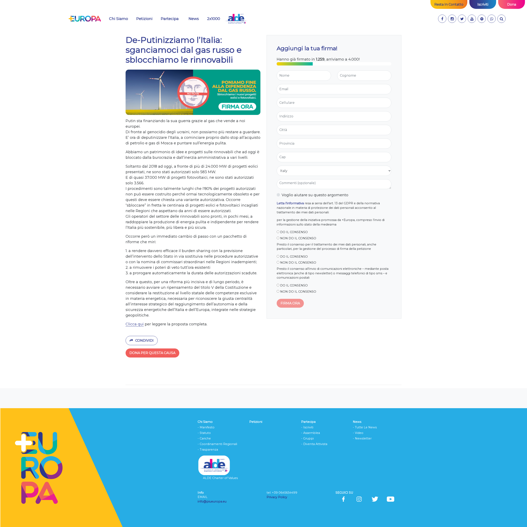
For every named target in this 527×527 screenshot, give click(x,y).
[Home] (85, 19)
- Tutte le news (365, 427)
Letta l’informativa (290, 203)
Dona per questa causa (152, 353)
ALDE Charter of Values (220, 478)
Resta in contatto (448, 4)
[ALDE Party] (235, 18)
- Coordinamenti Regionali (217, 444)
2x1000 (213, 18)
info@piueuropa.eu (212, 501)
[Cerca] (501, 19)
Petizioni (144, 18)
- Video (358, 433)
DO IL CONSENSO (293, 232)
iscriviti (482, 4)
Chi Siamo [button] (118, 18)
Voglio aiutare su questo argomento (315, 195)
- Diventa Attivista (314, 444)
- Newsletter (362, 438)
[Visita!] (442, 19)
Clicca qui (135, 324)
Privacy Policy (277, 497)
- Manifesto (206, 427)
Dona (511, 4)
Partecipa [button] (170, 18)
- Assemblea (310, 433)
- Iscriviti (307, 427)
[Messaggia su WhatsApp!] (491, 19)
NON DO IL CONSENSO (297, 238)
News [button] (194, 18)
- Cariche (204, 438)
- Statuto (204, 433)
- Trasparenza (208, 449)
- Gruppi (307, 438)
